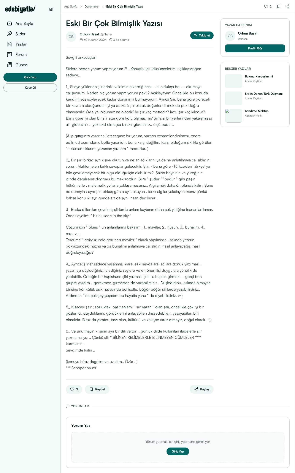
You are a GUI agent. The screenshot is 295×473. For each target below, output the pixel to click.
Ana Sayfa (70, 6)
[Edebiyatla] (26, 9)
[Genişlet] (60, 236)
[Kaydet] (279, 6)
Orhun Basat (89, 34)
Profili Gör (255, 48)
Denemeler (92, 6)
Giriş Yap (30, 77)
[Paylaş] (287, 6)
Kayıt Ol (30, 87)
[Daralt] (51, 9)
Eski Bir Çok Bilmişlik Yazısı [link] (124, 6)
